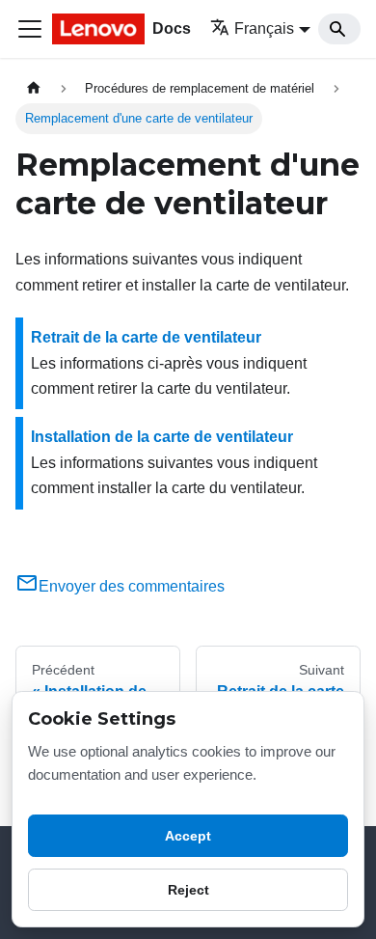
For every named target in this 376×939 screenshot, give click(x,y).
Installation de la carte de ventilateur (162, 436)
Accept (188, 835)
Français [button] (264, 28)
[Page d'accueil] (33, 88)
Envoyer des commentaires (132, 586)
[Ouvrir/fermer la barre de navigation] (29, 28)
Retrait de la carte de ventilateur (146, 337)
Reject (188, 890)
